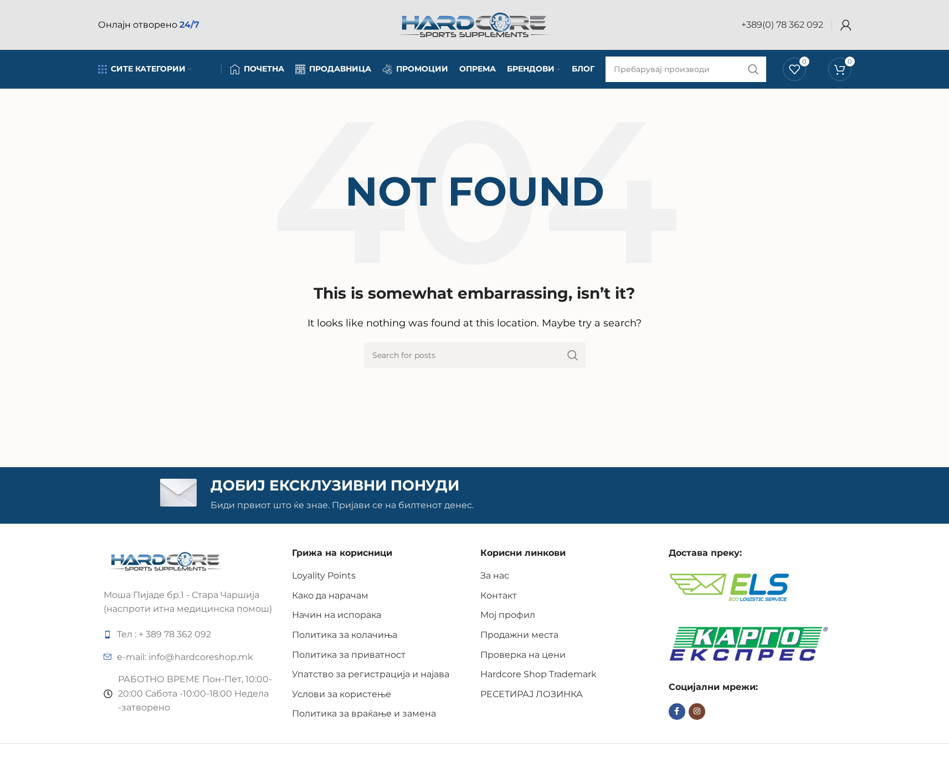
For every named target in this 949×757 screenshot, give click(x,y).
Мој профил (507, 615)
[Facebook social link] (677, 711)
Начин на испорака (336, 615)
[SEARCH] (573, 355)
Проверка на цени (523, 654)
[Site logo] (475, 24)
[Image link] (166, 560)
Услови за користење (341, 694)
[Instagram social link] (697, 711)
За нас (494, 575)
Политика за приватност (349, 654)
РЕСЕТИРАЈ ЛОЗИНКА (531, 694)
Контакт (498, 595)
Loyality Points (324, 575)
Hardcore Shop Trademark (538, 674)
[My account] (846, 25)
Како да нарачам (330, 595)
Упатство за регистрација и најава (370, 674)
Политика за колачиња (344, 635)
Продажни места (519, 635)
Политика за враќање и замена (364, 713)
